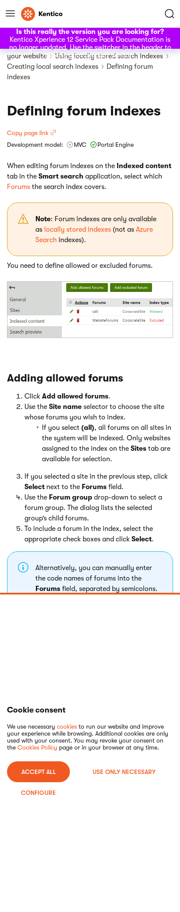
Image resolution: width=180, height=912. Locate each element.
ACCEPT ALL (38, 771)
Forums (18, 187)
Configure (38, 792)
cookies (67, 726)
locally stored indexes (77, 229)
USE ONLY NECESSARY (124, 771)
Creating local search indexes (52, 67)
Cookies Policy (37, 747)
